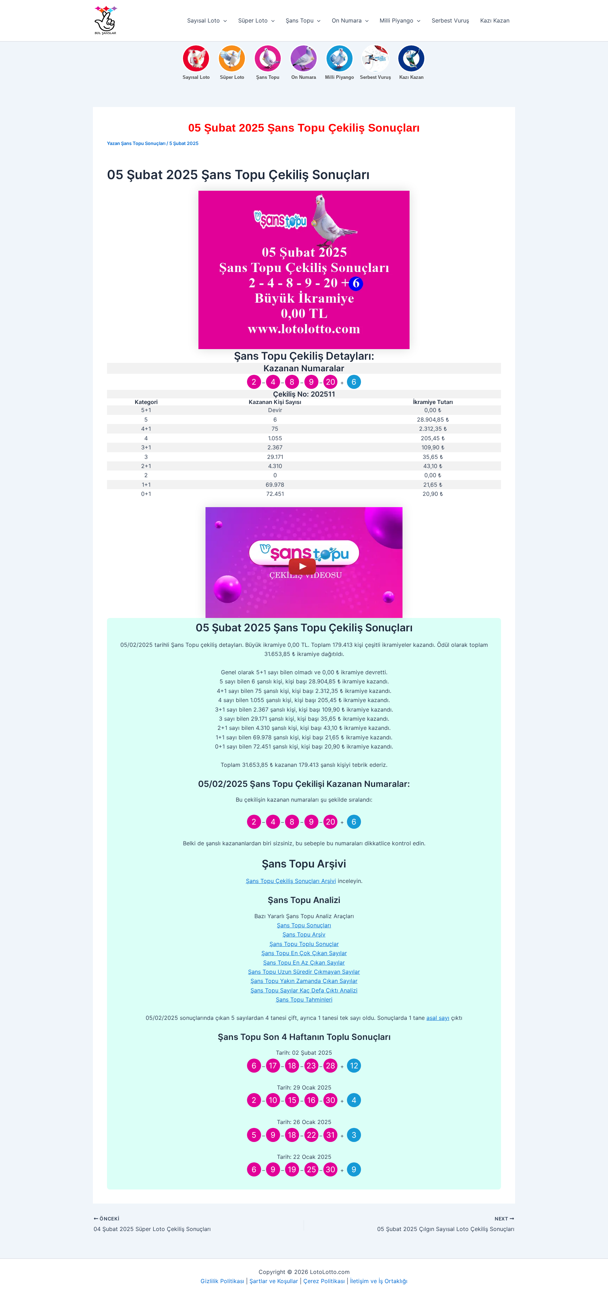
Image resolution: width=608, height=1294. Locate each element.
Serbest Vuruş (450, 20)
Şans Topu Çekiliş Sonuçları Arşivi (291, 880)
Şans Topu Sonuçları (304, 925)
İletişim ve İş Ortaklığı (378, 1280)
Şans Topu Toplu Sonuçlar (304, 943)
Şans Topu (300, 20)
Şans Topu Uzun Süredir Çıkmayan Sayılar (304, 971)
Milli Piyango (396, 20)
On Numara (347, 20)
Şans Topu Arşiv (304, 934)
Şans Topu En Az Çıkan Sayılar (304, 962)
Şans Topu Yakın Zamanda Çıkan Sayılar (304, 980)
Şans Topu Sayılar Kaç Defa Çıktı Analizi (304, 990)
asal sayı (437, 1017)
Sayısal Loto (203, 20)
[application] (223, 20)
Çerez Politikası (324, 1280)
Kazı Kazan (494, 20)
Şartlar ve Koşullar (273, 1280)
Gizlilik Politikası (222, 1280)
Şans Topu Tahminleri (304, 999)
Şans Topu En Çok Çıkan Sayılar (304, 953)
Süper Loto (253, 20)
